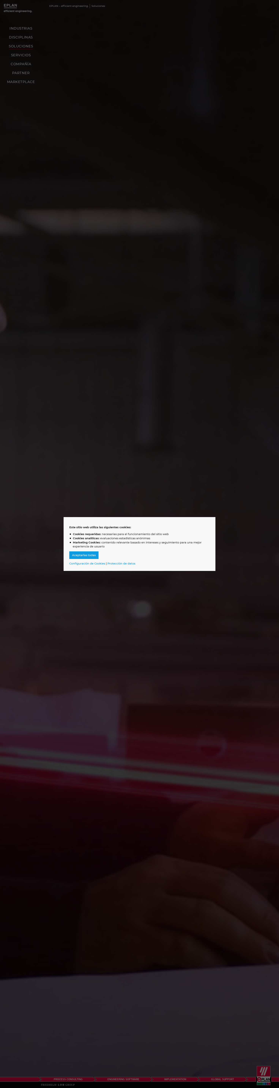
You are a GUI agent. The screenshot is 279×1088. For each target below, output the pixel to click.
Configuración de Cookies (87, 563)
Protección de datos (121, 563)
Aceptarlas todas (84, 555)
